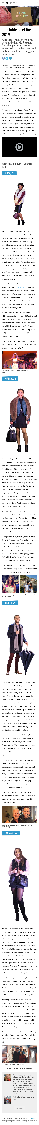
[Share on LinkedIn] (10, 59)
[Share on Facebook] (3, 59)
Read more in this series (19, 1068)
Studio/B (32, 1118)
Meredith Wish (21, 287)
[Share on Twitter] (7, 59)
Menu (3, 3)
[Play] (20, 147)
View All (19, 1108)
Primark (13, 4)
